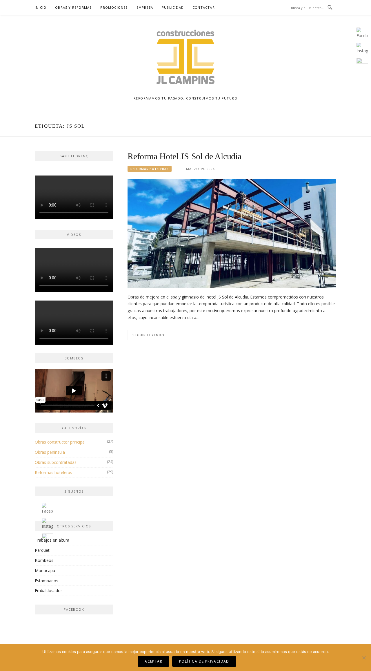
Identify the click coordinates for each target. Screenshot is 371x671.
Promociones (114, 7)
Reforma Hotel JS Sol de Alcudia (184, 156)
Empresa (145, 7)
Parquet (42, 550)
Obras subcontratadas (56, 462)
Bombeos (44, 560)
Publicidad (173, 7)
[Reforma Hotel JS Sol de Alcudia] (232, 233)
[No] (364, 658)
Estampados (46, 580)
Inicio (40, 7)
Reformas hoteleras (149, 169)
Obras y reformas (73, 7)
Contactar (203, 7)
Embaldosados (49, 590)
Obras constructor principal (60, 442)
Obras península (50, 452)
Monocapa (45, 570)
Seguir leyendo (148, 335)
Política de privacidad (204, 661)
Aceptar (153, 661)
